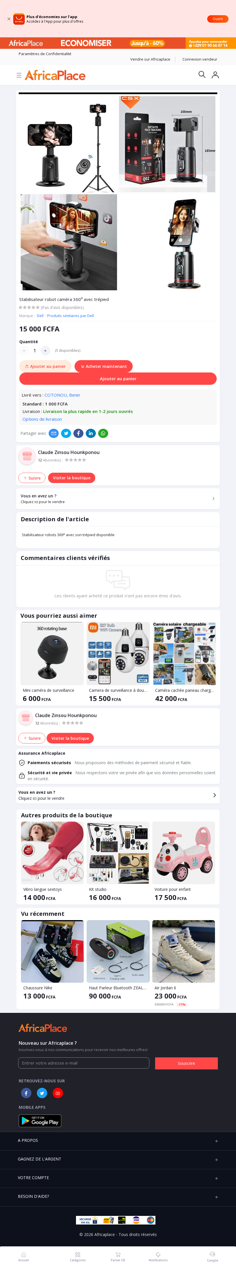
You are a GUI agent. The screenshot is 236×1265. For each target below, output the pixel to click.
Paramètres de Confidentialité (45, 53)
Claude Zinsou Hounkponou (69, 452)
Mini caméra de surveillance (48, 690)
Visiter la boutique (71, 477)
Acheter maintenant (106, 366)
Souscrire (186, 1063)
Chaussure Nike (37, 987)
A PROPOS (28, 1140)
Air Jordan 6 (165, 987)
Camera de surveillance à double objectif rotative (118, 690)
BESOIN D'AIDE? (33, 1196)
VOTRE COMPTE (33, 1177)
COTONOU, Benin (62, 395)
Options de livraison (42, 419)
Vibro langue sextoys (42, 889)
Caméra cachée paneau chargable (184, 690)
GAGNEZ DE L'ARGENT (39, 1159)
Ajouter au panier (118, 378)
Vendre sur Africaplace (150, 59)
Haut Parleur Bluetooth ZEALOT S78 (118, 987)
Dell (40, 315)
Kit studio (97, 889)
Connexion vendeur (199, 59)
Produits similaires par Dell (70, 315)
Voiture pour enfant (173, 889)
